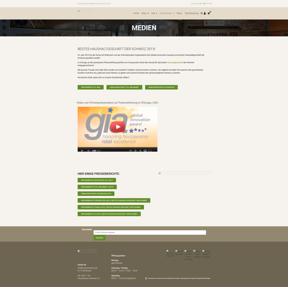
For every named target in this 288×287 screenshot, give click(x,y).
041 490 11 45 (205, 3)
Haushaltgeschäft (175, 62)
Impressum (151, 278)
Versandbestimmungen (172, 278)
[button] (202, 13)
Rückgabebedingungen (203, 278)
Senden (99, 237)
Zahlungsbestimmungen (187, 278)
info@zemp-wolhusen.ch (88, 278)
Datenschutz (160, 278)
